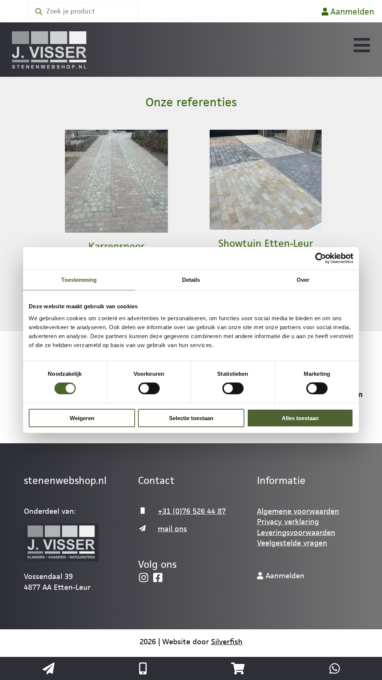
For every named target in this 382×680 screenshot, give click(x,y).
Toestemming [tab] (79, 280)
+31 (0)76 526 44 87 (192, 511)
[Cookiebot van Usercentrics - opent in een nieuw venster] (320, 258)
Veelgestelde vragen (292, 543)
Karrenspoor (116, 246)
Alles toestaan (300, 418)
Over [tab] (303, 280)
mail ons (172, 528)
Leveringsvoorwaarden (296, 532)
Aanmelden (351, 11)
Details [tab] (191, 280)
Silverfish (226, 641)
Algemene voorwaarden (298, 511)
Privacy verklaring (288, 521)
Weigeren (82, 418)
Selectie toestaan (191, 418)
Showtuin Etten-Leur (265, 243)
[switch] (149, 388)
